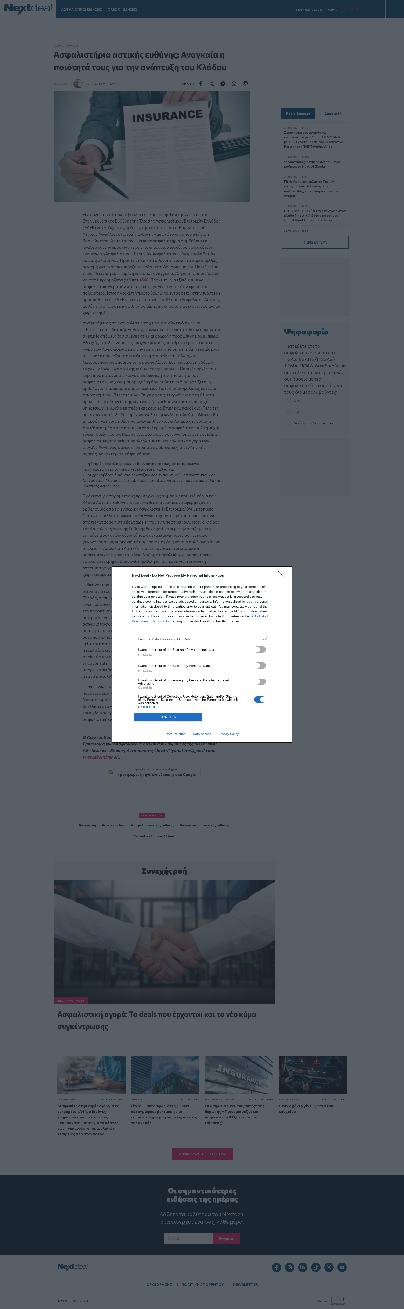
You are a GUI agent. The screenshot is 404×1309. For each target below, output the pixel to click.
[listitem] (202, 639)
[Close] (282, 575)
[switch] (260, 649)
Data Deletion (176, 734)
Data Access (202, 734)
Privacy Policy (228, 734)
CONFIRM (168, 717)
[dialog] (202, 655)
